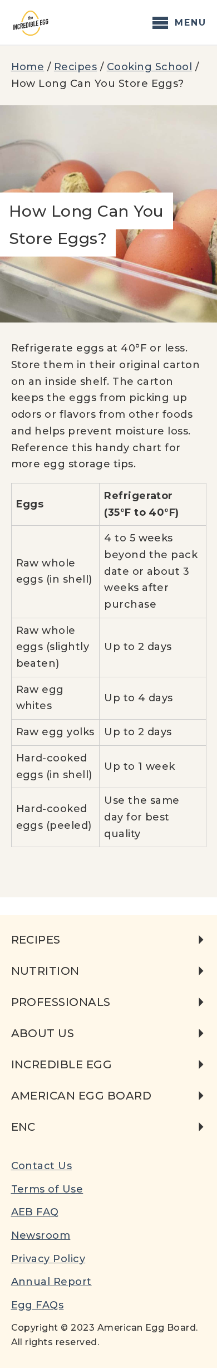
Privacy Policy (48, 1259)
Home (28, 67)
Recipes (75, 67)
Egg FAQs (37, 1305)
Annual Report (51, 1282)
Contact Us (41, 1166)
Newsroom (41, 1235)
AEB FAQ (35, 1212)
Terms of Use (47, 1189)
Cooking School (150, 67)
